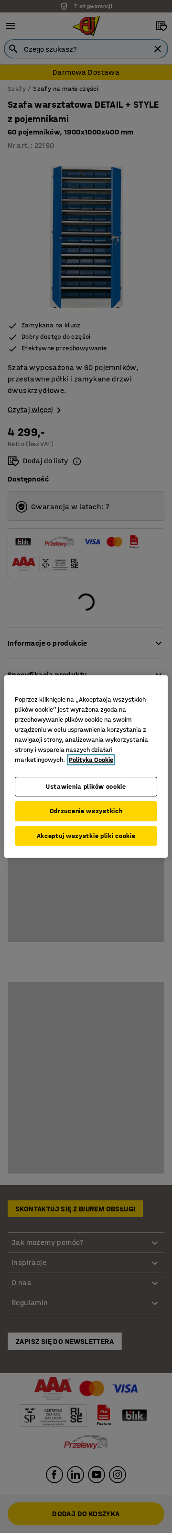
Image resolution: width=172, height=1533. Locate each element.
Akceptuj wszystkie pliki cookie (86, 836)
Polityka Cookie (91, 760)
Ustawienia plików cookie (86, 787)
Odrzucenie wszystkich (86, 811)
